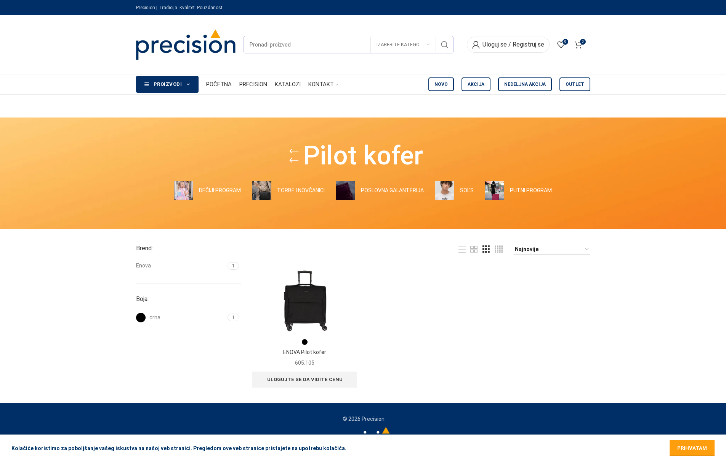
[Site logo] (186, 44)
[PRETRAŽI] (445, 44)
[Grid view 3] (486, 249)
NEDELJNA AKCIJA (525, 84)
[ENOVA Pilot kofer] (304, 300)
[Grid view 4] (499, 249)
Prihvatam (692, 448)
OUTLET (575, 84)
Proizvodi (168, 84)
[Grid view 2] (474, 249)
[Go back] (293, 156)
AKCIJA (476, 84)
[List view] (462, 249)
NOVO (441, 84)
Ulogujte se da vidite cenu (305, 379)
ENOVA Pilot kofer (304, 352)
